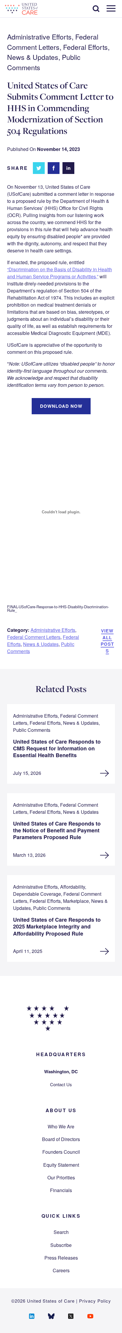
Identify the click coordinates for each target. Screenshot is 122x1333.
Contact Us (61, 1084)
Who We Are (61, 1126)
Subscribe (61, 1245)
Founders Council (61, 1151)
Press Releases (61, 1257)
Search (61, 1232)
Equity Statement (61, 1164)
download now (61, 406)
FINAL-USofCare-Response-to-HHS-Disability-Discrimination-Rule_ (58, 608)
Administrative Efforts (52, 630)
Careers (61, 1270)
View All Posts (107, 640)
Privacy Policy (95, 1301)
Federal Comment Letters (33, 637)
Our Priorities (61, 1177)
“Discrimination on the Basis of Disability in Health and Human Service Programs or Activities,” (59, 273)
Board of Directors (61, 1139)
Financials (61, 1190)
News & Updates (41, 644)
